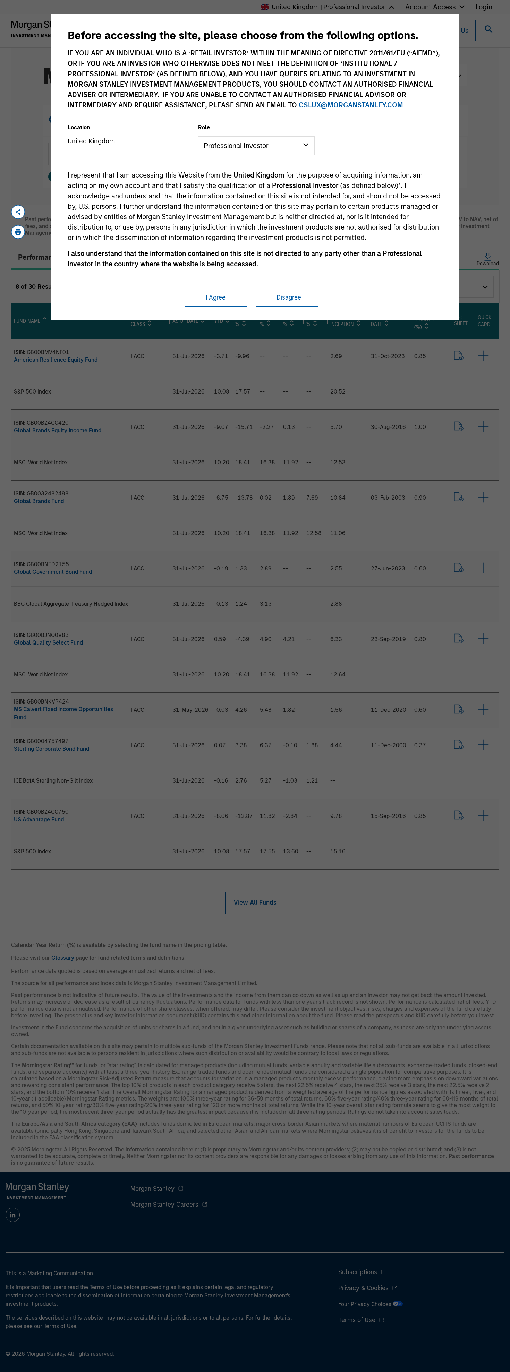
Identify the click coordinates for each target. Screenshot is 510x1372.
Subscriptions (357, 1272)
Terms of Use (356, 1320)
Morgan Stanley (152, 1188)
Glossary (62, 958)
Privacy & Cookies (363, 1288)
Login (484, 7)
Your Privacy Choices (365, 1304)
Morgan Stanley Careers (164, 1204)
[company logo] (43, 29)
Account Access (430, 7)
